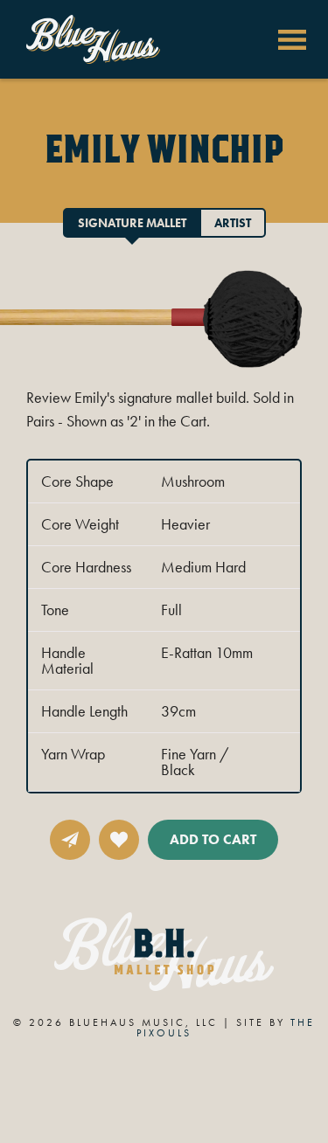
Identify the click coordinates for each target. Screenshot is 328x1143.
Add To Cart (213, 839)
